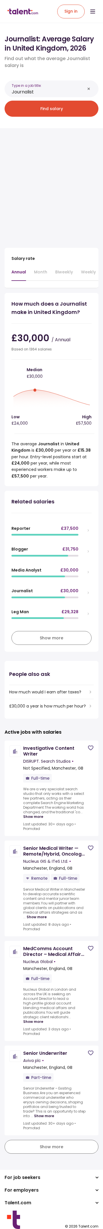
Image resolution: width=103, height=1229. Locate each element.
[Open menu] (92, 11)
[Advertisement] (51, 184)
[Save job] (91, 747)
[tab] (18, 275)
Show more (33, 816)
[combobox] (48, 91)
